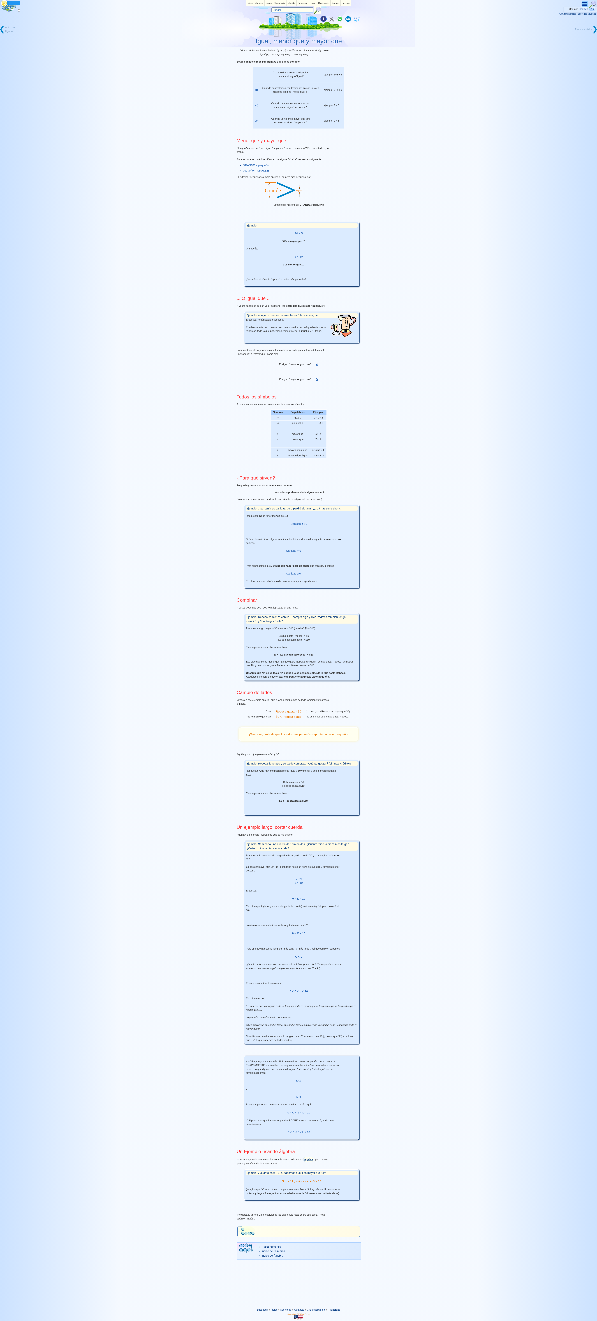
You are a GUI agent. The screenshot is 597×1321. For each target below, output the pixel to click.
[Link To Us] (356, 19)
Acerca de (285, 1309)
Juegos (335, 3)
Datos (269, 3)
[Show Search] (593, 7)
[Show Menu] (584, 7)
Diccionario (323, 3)
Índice (274, 1309)
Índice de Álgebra (272, 1255)
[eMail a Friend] (348, 19)
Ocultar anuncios (567, 13)
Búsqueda (262, 1309)
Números (302, 3)
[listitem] (250, 3)
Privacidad (334, 1309)
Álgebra (259, 3)
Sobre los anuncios (587, 13)
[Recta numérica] (586, 33)
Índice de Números (273, 1251)
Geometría (279, 3)
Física (312, 3)
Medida (291, 3)
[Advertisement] (298, 1283)
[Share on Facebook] (323, 19)
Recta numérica (271, 1246)
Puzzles (345, 3)
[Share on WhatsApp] (339, 19)
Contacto (299, 1309)
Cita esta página (316, 1309)
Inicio (250, 3)
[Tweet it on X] (331, 19)
